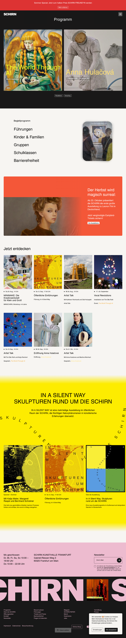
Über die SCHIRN (9, 612)
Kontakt (6, 616)
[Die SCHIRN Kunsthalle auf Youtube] (88, 627)
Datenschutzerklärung (109, 567)
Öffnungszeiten (9, 614)
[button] (59, 95)
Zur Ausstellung (93, 223)
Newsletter (7, 618)
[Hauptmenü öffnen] (120, 14)
